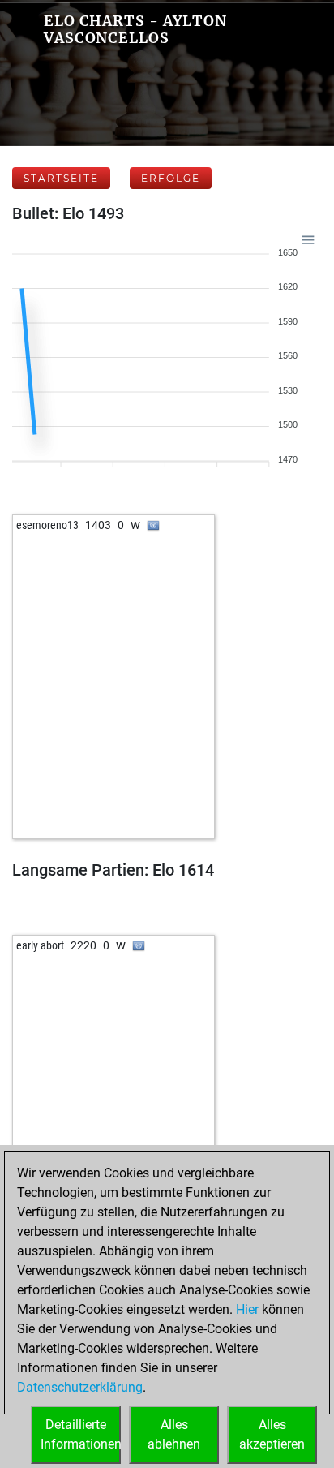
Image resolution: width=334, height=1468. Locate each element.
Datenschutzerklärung (80, 1387)
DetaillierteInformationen (81, 1434)
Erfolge (170, 178)
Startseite (61, 178)
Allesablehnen (174, 1434)
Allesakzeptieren (272, 1434)
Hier (247, 1309)
